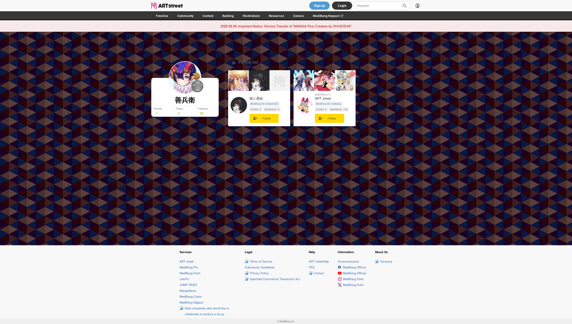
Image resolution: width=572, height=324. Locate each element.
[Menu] (417, 5)
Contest (208, 16)
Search (404, 5)
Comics (298, 16)
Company (386, 261)
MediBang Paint (190, 273)
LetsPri (184, 279)
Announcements (348, 261)
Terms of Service (261, 261)
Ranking (228, 16)
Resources (276, 16)
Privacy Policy (259, 273)
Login (342, 5)
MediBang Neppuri (330, 16)
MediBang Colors (191, 296)
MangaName (188, 290)
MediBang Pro (189, 267)
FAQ (312, 267)
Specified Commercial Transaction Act (275, 279)
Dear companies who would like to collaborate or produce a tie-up (207, 311)
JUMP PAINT (188, 285)
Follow (266, 118)
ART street (187, 261)
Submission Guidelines (260, 267)
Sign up (319, 5)
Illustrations (251, 16)
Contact (319, 273)
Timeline (162, 16)
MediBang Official (354, 267)
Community (185, 16)
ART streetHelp (319, 261)
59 (201, 113)
